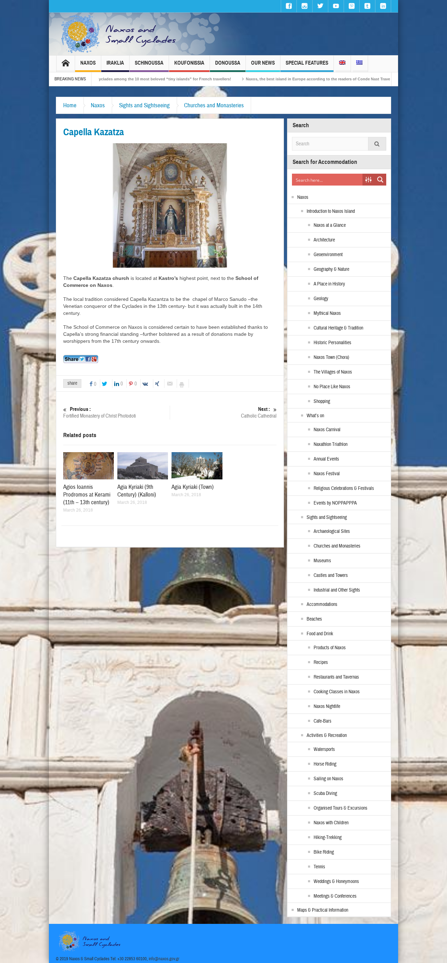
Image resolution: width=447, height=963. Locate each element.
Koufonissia (189, 63)
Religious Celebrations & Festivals (344, 488)
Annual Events (326, 459)
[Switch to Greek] (359, 64)
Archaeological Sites (332, 531)
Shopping (322, 401)
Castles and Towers (331, 575)
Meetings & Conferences (335, 896)
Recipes (321, 662)
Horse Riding (325, 764)
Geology (321, 299)
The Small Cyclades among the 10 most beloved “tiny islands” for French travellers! (106, 79)
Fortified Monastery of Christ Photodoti (99, 412)
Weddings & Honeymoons (336, 881)
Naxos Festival (327, 474)
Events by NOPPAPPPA (335, 503)
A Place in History (329, 284)
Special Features (307, 63)
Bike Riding (324, 852)
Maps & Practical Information (322, 910)
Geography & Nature (331, 269)
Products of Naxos (330, 648)
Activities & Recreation (327, 735)
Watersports (324, 749)
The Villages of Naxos (333, 372)
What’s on (315, 416)
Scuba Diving (325, 793)
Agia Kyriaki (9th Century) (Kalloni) (136, 490)
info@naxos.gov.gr (164, 959)
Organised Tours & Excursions (340, 808)
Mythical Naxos (327, 313)
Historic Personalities (332, 343)
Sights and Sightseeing (144, 105)
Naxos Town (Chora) (331, 357)
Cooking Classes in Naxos (337, 692)
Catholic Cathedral (259, 412)
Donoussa (227, 63)
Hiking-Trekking (328, 837)
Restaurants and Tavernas (336, 677)
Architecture (324, 240)
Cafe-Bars (322, 721)
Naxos (88, 63)
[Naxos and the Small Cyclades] (119, 34)
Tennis (319, 867)
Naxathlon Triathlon (330, 444)
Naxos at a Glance (330, 225)
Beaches (314, 619)
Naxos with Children (331, 823)
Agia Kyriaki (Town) (192, 487)
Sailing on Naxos (328, 779)
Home (69, 105)
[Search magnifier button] (380, 180)
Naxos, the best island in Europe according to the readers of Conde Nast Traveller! (273, 79)
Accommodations (322, 604)
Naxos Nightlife (327, 706)
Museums (322, 561)
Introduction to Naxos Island (331, 211)
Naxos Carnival (327, 430)
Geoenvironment (328, 255)
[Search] (377, 144)
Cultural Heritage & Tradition (338, 328)
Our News (263, 63)
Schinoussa (149, 63)
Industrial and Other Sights (337, 590)
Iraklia (115, 63)
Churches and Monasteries (214, 105)
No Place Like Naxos (332, 387)
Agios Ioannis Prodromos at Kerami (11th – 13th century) (86, 494)
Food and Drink (320, 634)
